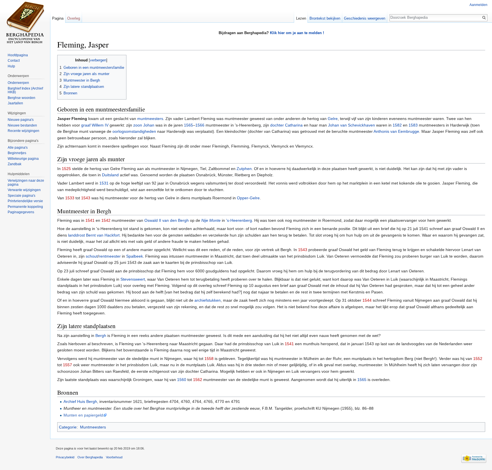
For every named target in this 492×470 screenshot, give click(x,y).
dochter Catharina (286, 125)
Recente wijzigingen (23, 131)
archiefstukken (207, 300)
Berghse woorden (21, 98)
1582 (397, 125)
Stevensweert (132, 279)
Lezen (301, 18)
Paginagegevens (21, 212)
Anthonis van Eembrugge (396, 131)
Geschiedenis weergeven (364, 18)
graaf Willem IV (94, 125)
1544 (367, 300)
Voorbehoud (114, 457)
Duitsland (110, 175)
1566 (199, 125)
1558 (209, 358)
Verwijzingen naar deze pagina (26, 183)
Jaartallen (15, 103)
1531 (103, 183)
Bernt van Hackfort (103, 235)
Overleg (73, 18)
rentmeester (110, 256)
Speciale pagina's (21, 196)
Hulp (11, 66)
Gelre (333, 118)
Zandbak (14, 164)
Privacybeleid (65, 457)
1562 (197, 379)
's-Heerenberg (239, 220)
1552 (477, 358)
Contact (14, 61)
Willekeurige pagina (23, 159)
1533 (69, 198)
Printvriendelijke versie (25, 201)
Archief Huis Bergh (80, 401)
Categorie (68, 427)
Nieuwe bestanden (22, 125)
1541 (90, 220)
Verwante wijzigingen (24, 190)
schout (92, 256)
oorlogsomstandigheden (134, 131)
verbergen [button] (98, 60)
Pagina (57, 18)
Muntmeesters (93, 427)
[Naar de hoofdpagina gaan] (25, 22)
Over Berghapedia (90, 457)
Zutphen (244, 168)
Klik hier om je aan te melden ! (297, 33)
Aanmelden (478, 5)
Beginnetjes (17, 153)
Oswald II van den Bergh (166, 220)
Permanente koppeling (25, 207)
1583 (413, 125)
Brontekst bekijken (324, 18)
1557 (67, 365)
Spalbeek (134, 256)
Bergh (100, 335)
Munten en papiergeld (83, 415)
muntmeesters (150, 118)
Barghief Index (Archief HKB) (25, 90)
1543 (85, 198)
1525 (66, 168)
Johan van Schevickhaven (351, 125)
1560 (181, 379)
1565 (188, 125)
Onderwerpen (18, 83)
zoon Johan (143, 125)
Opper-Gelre (248, 198)
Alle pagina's (18, 148)
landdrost (76, 235)
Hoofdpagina (18, 55)
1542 (105, 220)
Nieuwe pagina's (21, 120)
